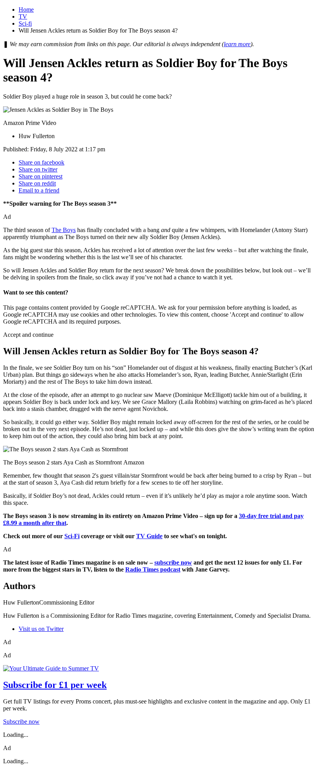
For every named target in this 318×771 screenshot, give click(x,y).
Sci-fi (25, 23)
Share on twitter (38, 169)
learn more (237, 44)
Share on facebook (41, 162)
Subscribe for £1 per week (55, 685)
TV (23, 16)
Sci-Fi (72, 536)
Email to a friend (39, 190)
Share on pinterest (40, 176)
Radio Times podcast (152, 569)
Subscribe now (21, 721)
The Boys (64, 230)
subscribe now (173, 562)
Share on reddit (37, 183)
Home (26, 9)
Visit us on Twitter (41, 628)
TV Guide (149, 536)
